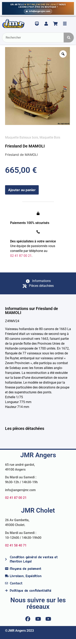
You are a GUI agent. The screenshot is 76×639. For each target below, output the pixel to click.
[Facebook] (28, 619)
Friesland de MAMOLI (25, 146)
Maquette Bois (50, 137)
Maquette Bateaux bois (21, 137)
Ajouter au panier (22, 190)
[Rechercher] (69, 37)
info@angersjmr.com (39, 11)
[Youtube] (38, 619)
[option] (37, 86)
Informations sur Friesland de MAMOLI (31, 310)
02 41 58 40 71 (16, 545)
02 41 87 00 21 (16, 498)
